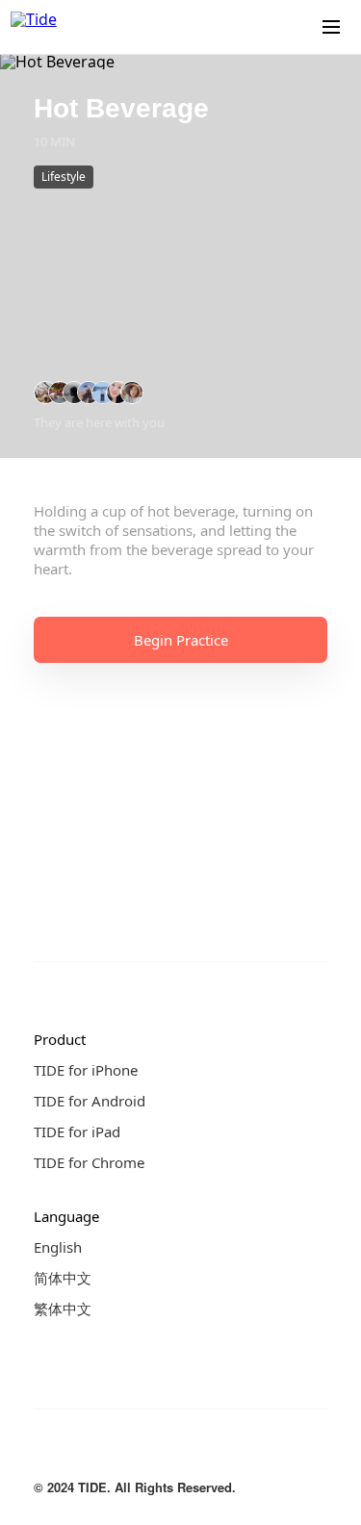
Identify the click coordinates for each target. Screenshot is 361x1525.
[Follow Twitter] (122, 1452)
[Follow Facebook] (45, 1452)
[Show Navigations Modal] (331, 26)
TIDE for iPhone (86, 1070)
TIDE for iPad (77, 1131)
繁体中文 (62, 1308)
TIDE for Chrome (89, 1162)
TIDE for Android (89, 1100)
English (58, 1247)
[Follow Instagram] (83, 1452)
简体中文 (62, 1277)
